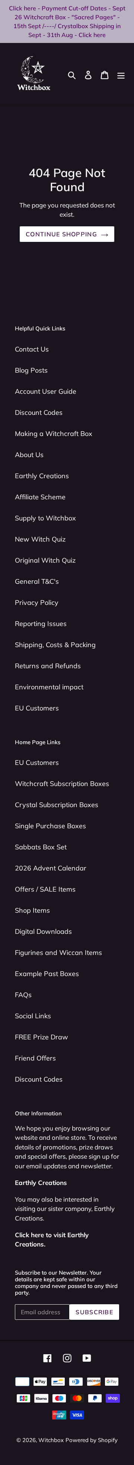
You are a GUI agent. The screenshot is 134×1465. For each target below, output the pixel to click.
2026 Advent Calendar (50, 868)
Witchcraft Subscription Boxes (62, 783)
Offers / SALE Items (45, 889)
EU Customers (37, 708)
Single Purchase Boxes (50, 826)
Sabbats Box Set (41, 847)
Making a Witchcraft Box (53, 433)
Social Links (33, 1016)
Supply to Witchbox (45, 518)
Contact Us (32, 349)
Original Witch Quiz (45, 560)
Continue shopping (61, 234)
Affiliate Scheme (40, 497)
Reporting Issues (41, 623)
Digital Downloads (43, 931)
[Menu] (121, 74)
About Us (29, 454)
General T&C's (37, 581)
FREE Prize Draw (41, 1037)
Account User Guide (45, 391)
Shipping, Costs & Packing (55, 644)
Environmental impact (49, 687)
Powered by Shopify (92, 1440)
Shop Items (32, 910)
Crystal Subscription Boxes (56, 804)
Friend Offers (35, 1058)
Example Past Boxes (47, 973)
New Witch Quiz (40, 539)
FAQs (23, 994)
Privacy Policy (36, 602)
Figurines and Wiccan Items (58, 952)
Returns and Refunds (48, 666)
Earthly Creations (42, 476)
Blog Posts (31, 370)
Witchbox (51, 1440)
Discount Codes (39, 412)
